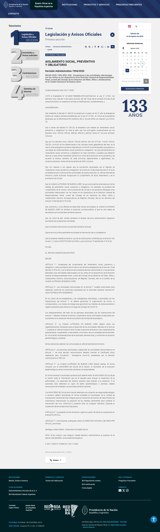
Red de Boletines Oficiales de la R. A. (23, 490)
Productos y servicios (97, 4)
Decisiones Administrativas (62, 47)
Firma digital (87, 488)
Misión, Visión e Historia (18, 480)
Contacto (13, 13)
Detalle (50, 50)
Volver (50, 28)
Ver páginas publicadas (55, 55)
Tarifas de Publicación (54, 480)
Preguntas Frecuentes (129, 4)
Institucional (70, 4)
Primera (47, 47)
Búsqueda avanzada (135, 88)
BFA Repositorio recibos (91, 480)
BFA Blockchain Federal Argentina (22, 494)
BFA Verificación (88, 484)
